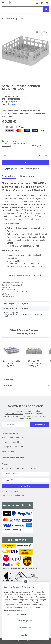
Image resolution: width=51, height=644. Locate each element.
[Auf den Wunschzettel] (44, 32)
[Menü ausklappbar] (3, 1)
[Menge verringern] (5, 155)
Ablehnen (25, 635)
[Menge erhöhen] (46, 155)
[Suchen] (46, 9)
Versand (22, 127)
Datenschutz (21, 614)
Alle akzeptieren (25, 621)
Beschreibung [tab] (9, 176)
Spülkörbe (15, 101)
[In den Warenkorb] (4, 26)
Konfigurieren (25, 628)
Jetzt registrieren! (18, 495)
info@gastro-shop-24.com (12, 446)
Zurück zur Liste (9, 19)
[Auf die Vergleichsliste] (37, 32)
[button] (37, 2)
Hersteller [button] (7, 385)
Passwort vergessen (10, 491)
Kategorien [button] (7, 379)
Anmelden (25, 486)
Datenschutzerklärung (15, 414)
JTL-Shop (30, 641)
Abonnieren (40, 425)
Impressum (8, 614)
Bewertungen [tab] (27, 176)
